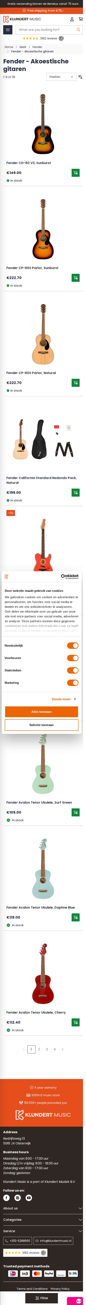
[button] (41, 1298)
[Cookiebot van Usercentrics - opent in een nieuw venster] (60, 576)
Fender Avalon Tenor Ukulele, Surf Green (39, 802)
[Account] (72, 19)
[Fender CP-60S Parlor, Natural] (43, 334)
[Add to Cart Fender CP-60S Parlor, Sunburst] (76, 278)
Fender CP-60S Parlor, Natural (31, 373)
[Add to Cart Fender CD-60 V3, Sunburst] (76, 173)
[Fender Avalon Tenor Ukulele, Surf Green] (43, 763)
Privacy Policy (60, 1289)
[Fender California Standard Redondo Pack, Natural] (43, 439)
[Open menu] (7, 29)
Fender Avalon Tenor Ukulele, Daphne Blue (40, 907)
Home (9, 47)
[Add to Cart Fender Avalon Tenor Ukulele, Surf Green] (76, 812)
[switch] (72, 658)
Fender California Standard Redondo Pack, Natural (41, 480)
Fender (37, 47)
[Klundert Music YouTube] (29, 1198)
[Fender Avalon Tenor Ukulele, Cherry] (43, 973)
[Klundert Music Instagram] (17, 1198)
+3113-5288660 (20, 1241)
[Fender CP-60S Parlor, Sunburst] (43, 229)
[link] (24, 1049)
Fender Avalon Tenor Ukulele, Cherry (36, 1012)
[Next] (63, 1049)
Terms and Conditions (32, 1289)
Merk (23, 47)
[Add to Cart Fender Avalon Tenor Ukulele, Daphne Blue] (76, 917)
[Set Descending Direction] (80, 77)
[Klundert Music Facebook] (6, 1198)
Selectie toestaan (41, 725)
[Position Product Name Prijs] (60, 77)
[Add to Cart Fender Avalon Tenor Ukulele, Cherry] (76, 1022)
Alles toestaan (41, 711)
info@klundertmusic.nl (55, 1241)
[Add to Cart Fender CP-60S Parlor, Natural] (76, 383)
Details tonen (61, 699)
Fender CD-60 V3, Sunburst (28, 163)
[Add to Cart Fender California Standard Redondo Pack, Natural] (76, 493)
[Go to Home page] (27, 19)
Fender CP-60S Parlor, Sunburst (32, 268)
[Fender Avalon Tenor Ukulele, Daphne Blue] (43, 868)
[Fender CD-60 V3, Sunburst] (43, 124)
